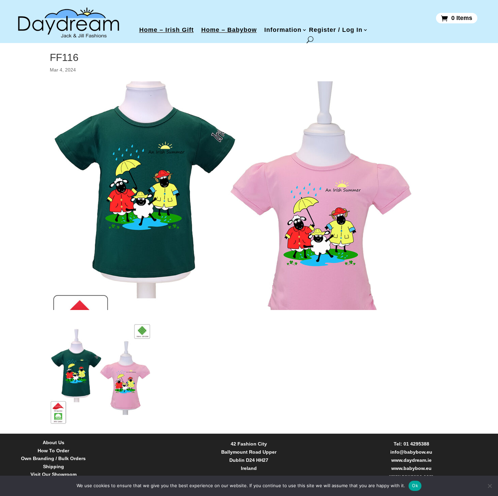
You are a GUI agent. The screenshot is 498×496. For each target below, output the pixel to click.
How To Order (53, 450)
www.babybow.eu (411, 468)
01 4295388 (416, 444)
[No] (489, 485)
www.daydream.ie (411, 460)
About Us (53, 442)
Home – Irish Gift (166, 29)
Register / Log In (335, 29)
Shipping (53, 466)
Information (283, 29)
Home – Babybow (229, 29)
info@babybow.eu (411, 452)
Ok (415, 485)
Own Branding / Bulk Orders (53, 458)
